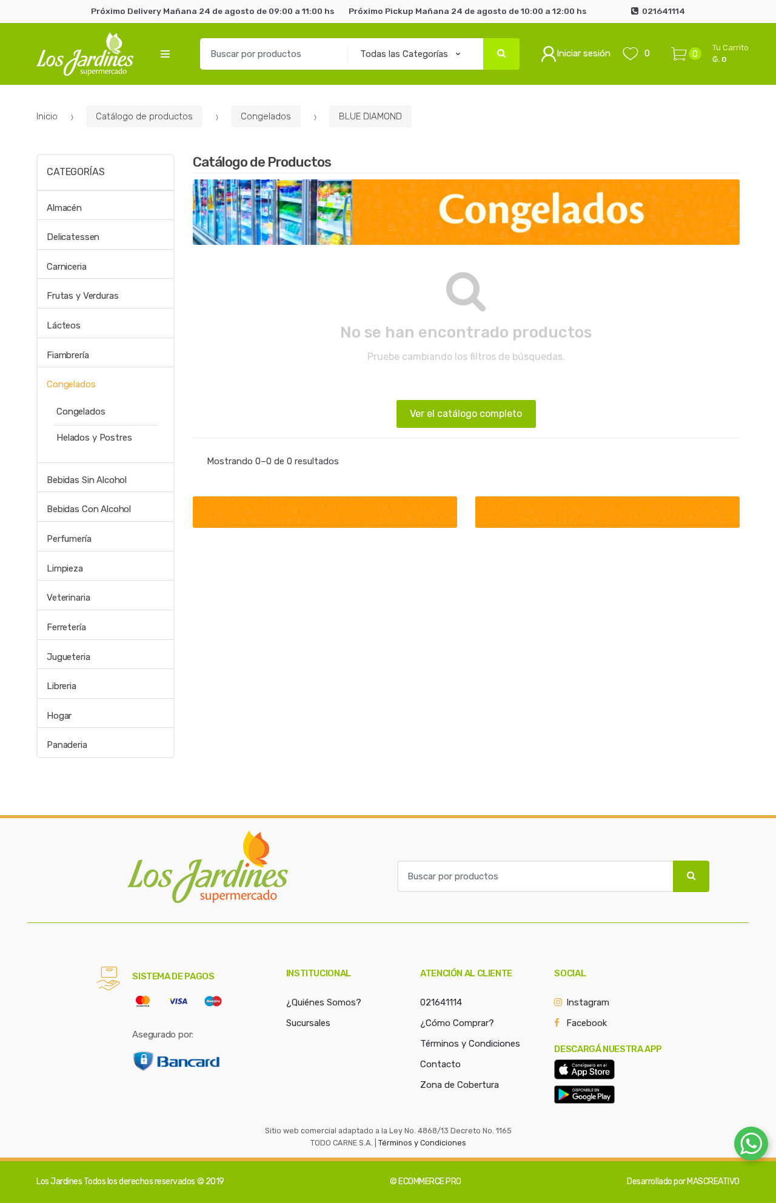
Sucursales (308, 1023)
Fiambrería (68, 355)
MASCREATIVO (713, 1181)
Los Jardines (59, 1181)
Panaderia (67, 744)
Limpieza (65, 568)
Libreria (61, 686)
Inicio (47, 116)
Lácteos (64, 325)
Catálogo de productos (144, 116)
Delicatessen (73, 237)
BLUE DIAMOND (370, 116)
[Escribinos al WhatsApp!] (751, 1146)
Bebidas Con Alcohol (89, 509)
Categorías (75, 172)
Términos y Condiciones (470, 1043)
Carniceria (67, 266)
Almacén (64, 207)
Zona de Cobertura (459, 1084)
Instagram (587, 1002)
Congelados (266, 116)
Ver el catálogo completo (466, 413)
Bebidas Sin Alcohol (87, 480)
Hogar (59, 715)
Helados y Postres (94, 437)
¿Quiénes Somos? (323, 1002)
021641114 (441, 1002)
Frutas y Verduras (82, 295)
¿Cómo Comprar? (457, 1023)
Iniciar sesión (583, 53)
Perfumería (69, 538)
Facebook (586, 1023)
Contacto (440, 1064)
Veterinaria (68, 597)
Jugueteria (68, 656)
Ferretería (66, 627)
